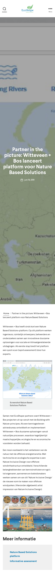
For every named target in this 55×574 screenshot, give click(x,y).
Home (6, 313)
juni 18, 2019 (29, 180)
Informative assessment (23, 561)
